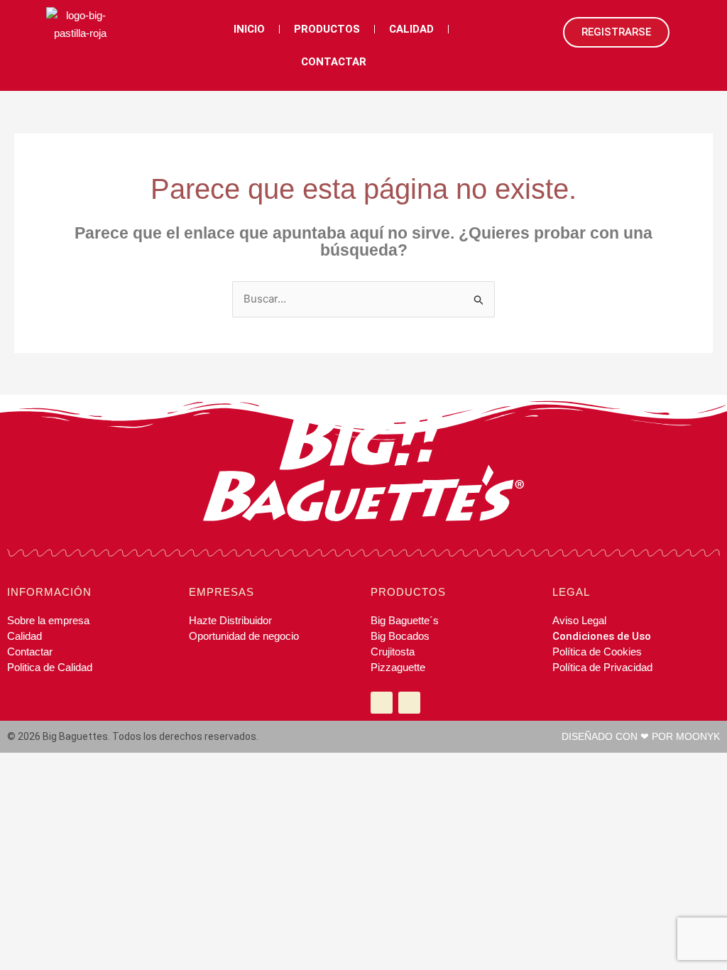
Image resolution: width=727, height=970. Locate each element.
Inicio (249, 29)
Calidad (411, 29)
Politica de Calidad (49, 667)
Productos (327, 29)
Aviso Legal (579, 620)
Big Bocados (400, 636)
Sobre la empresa (48, 620)
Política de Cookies (597, 651)
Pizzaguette (398, 667)
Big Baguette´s (405, 620)
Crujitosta (393, 651)
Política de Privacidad (602, 667)
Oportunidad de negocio (244, 636)
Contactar (333, 61)
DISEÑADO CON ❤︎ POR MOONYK (641, 736)
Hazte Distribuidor (230, 620)
